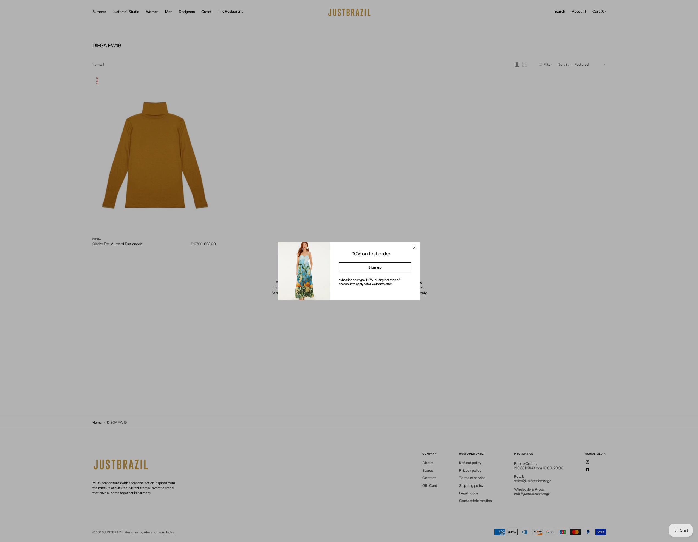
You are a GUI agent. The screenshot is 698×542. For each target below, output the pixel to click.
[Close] (414, 247)
